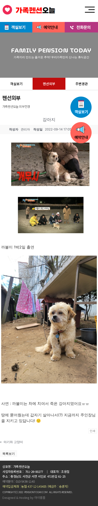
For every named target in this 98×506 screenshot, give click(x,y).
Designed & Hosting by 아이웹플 (23, 497)
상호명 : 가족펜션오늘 (16, 466)
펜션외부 (49, 83)
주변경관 (81, 83)
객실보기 (16, 83)
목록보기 (8, 453)
